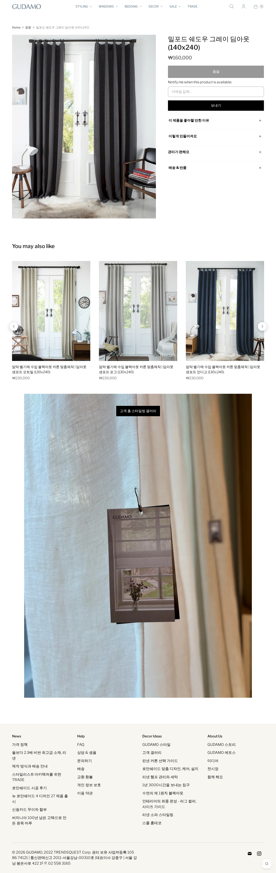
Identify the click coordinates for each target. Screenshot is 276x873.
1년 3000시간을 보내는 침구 (166, 785)
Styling (81, 6)
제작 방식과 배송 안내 (30, 766)
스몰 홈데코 (152, 823)
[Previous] (13, 326)
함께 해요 (215, 777)
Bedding (131, 6)
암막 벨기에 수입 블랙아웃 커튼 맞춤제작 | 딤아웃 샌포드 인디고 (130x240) (223, 369)
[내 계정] (244, 6)
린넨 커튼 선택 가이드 (160, 761)
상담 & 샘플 (86, 752)
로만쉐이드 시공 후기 (29, 788)
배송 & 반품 (177, 168)
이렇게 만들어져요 (183, 136)
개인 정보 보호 (89, 785)
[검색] (232, 6)
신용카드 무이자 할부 (29, 809)
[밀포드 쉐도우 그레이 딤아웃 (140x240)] (84, 126)
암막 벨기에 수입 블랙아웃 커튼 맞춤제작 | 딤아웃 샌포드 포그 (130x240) (136, 369)
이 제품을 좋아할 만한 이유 (189, 120)
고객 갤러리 (152, 752)
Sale (173, 6)
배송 (81, 769)
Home (16, 27)
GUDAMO (34, 852)
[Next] (262, 326)
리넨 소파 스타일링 (157, 815)
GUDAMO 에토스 (221, 752)
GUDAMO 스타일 (156, 744)
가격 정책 (20, 744)
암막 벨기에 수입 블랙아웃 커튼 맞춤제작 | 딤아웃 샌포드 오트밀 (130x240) (49, 369)
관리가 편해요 (178, 152)
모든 (28, 27)
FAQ (80, 744)
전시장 (212, 769)
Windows (106, 6)
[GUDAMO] (26, 6)
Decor (154, 6)
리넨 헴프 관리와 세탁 (160, 777)
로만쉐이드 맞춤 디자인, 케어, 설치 (170, 769)
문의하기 (84, 761)
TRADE (192, 6)
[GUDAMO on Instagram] (259, 853)
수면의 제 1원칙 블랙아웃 (162, 793)
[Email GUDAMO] (249, 853)
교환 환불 (85, 777)
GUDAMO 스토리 (221, 744)
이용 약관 (85, 793)
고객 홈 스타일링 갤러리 (138, 411)
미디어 (212, 761)
